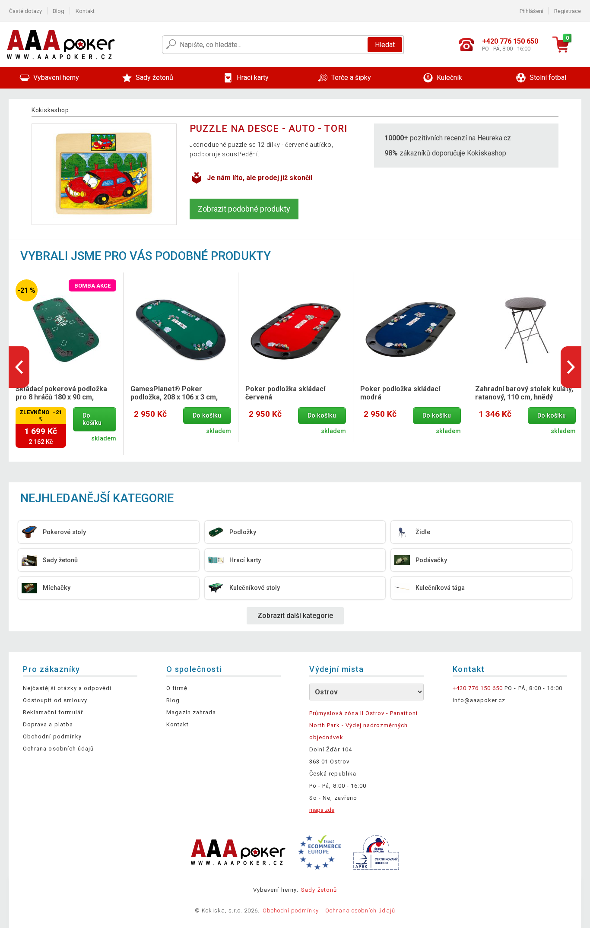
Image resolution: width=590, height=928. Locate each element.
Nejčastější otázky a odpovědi (67, 688)
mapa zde (321, 810)
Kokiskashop (50, 110)
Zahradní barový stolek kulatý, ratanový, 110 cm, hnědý (524, 393)
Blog (58, 11)
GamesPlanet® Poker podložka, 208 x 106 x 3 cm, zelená (174, 393)
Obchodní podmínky (52, 736)
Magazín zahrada (191, 712)
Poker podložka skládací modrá (400, 393)
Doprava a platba (48, 724)
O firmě (176, 688)
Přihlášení (531, 11)
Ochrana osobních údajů (58, 748)
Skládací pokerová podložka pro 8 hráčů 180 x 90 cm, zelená (61, 393)
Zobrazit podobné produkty (244, 208)
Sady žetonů (318, 890)
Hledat (385, 45)
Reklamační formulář (53, 712)
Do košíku (92, 419)
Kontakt (85, 11)
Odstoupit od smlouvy (55, 700)
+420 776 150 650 (478, 688)
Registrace (567, 11)
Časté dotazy (25, 11)
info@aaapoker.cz (479, 700)
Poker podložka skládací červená (285, 393)
